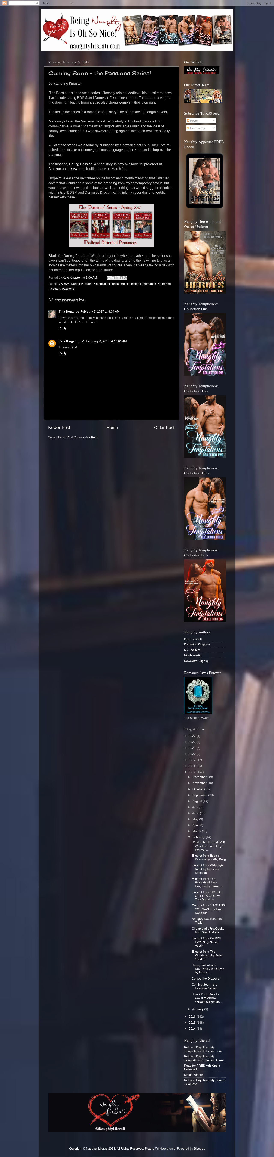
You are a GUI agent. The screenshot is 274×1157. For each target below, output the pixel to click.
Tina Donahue (69, 311)
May (195, 819)
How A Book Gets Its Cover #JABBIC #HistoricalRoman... (207, 997)
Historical (99, 283)
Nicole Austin (192, 655)
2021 (193, 748)
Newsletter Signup (196, 661)
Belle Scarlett (193, 639)
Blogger (199, 1148)
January (198, 1009)
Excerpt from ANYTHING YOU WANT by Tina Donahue (208, 909)
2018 (193, 765)
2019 (193, 759)
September (200, 795)
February (199, 837)
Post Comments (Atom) (82, 437)
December (199, 777)
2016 (193, 1016)
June (196, 813)
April (195, 825)
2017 (193, 771)
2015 (193, 1022)
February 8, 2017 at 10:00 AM (106, 341)
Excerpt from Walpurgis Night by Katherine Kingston (207, 868)
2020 (193, 754)
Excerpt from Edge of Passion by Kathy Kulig (209, 857)
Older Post (164, 427)
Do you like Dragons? (206, 978)
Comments (197, 128)
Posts (193, 120)
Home (112, 427)
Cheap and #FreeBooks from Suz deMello (208, 930)
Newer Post (59, 427)
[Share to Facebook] (121, 278)
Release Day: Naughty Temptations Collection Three (204, 1058)
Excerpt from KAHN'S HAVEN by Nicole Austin (206, 942)
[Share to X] (117, 278)
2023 (193, 736)
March (197, 831)
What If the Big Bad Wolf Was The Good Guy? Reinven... (208, 846)
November (199, 783)
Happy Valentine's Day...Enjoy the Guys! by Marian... (208, 968)
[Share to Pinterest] (125, 278)
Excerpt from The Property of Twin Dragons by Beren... (207, 882)
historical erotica (118, 283)
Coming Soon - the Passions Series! (204, 986)
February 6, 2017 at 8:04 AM (99, 311)
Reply (62, 328)
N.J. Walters (192, 650)
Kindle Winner (193, 1074)
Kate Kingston (69, 341)
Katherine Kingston (197, 644)
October (198, 789)
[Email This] (109, 278)
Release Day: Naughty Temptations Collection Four (203, 1049)
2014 (193, 1028)
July (195, 807)
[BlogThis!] (113, 278)
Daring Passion (80, 164)
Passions (68, 288)
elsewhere (76, 169)
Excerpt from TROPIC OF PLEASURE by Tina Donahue (206, 895)
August (197, 801)
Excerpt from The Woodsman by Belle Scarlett (207, 955)
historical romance (143, 283)
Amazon (54, 169)
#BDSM (64, 283)
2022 (193, 742)
